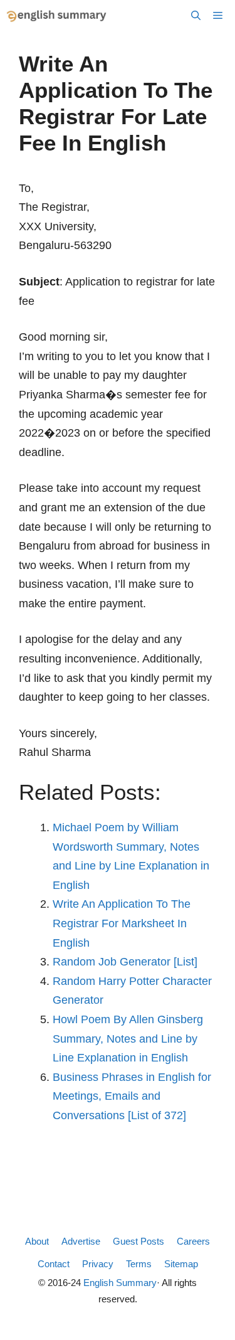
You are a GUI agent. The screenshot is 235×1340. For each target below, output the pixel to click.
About (37, 1241)
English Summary (120, 1282)
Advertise (80, 1241)
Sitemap (181, 1263)
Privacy (97, 1263)
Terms (139, 1263)
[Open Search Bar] (196, 15)
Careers (193, 1241)
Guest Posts (138, 1241)
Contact (54, 1263)
